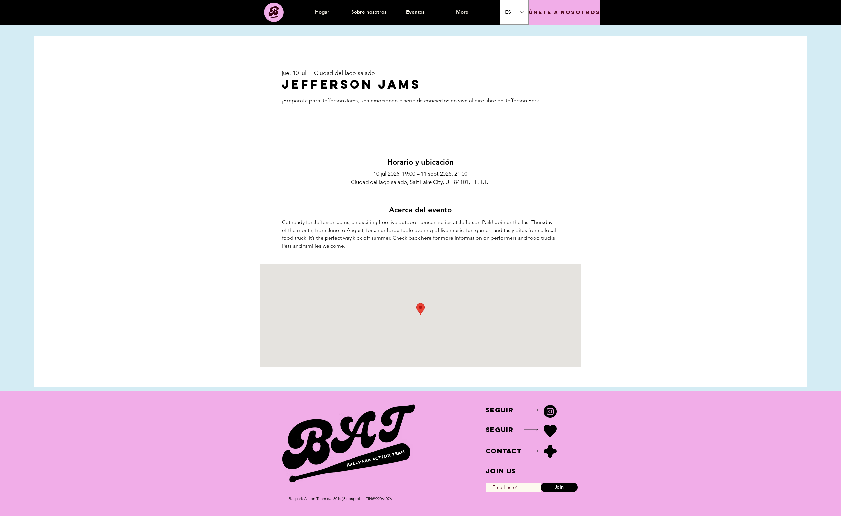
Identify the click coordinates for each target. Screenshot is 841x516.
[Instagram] (550, 411)
